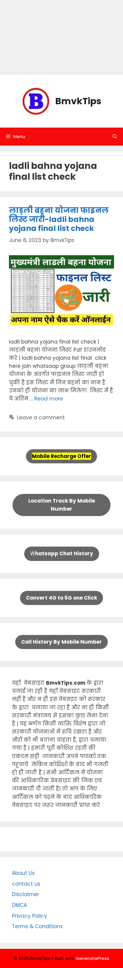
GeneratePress (92, 958)
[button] (115, 137)
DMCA (19, 905)
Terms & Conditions (37, 926)
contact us (26, 883)
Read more (48, 398)
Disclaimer (25, 894)
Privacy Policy (29, 915)
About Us (23, 873)
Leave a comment (41, 417)
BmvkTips (78, 101)
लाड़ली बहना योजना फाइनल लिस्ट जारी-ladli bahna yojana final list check (59, 219)
